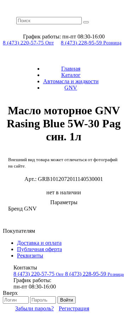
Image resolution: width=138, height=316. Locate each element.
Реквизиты (30, 256)
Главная (70, 69)
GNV (70, 88)
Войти (66, 300)
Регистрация (74, 308)
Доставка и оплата (39, 243)
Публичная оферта (39, 249)
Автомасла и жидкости (71, 81)
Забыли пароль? (34, 308)
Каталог (71, 75)
